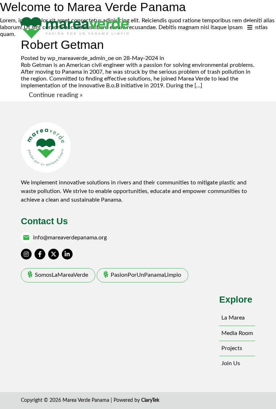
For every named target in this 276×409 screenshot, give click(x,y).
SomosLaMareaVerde (61, 275)
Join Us (230, 363)
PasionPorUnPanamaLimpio (146, 275)
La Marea (233, 318)
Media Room (237, 333)
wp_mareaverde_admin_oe (80, 58)
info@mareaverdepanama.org (70, 237)
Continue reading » (56, 95)
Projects (231, 348)
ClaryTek (150, 400)
